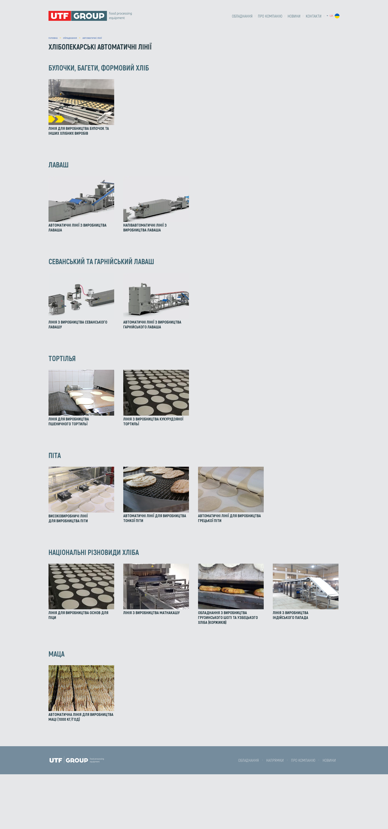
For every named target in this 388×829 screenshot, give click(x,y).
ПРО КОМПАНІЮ (270, 16)
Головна (53, 38)
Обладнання (242, 16)
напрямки (275, 760)
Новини (294, 16)
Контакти (314, 16)
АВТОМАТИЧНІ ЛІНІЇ (92, 38)
